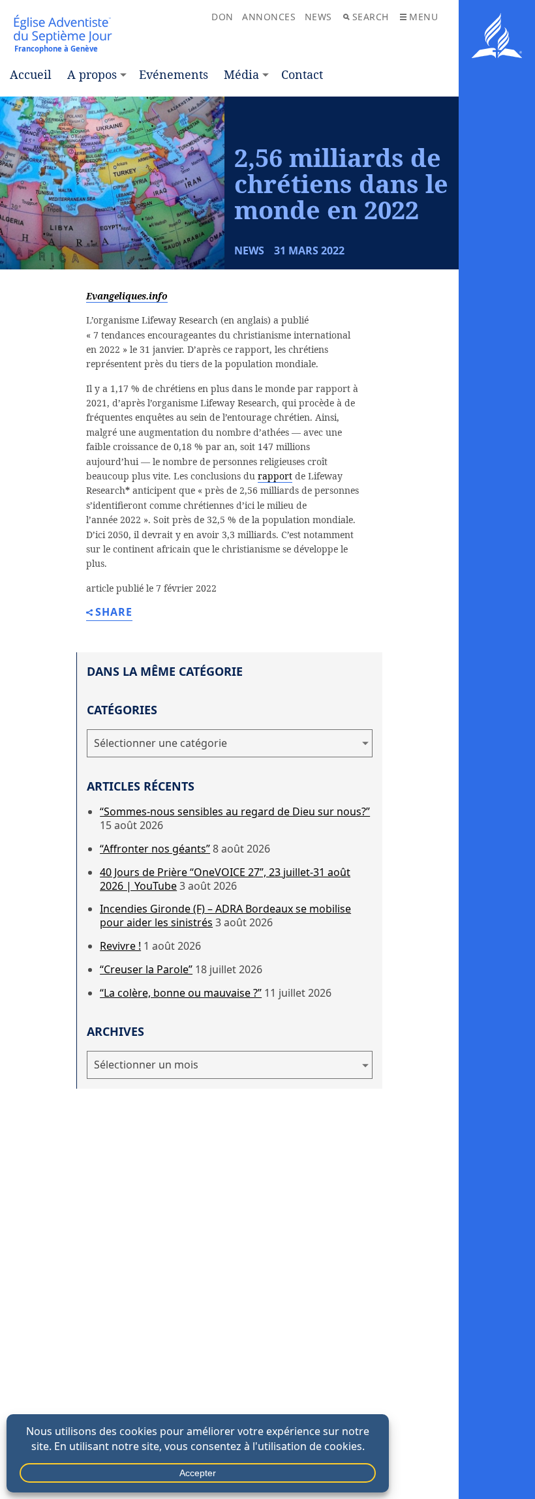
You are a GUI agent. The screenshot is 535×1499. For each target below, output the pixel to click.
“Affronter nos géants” (155, 848)
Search (370, 16)
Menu (423, 16)
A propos (92, 74)
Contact (302, 74)
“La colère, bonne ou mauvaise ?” (181, 993)
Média (241, 74)
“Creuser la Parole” (146, 969)
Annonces (269, 16)
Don (222, 16)
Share (113, 613)
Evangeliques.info (127, 296)
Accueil (31, 74)
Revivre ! (120, 946)
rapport (275, 476)
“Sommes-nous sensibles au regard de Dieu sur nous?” (235, 811)
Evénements (173, 74)
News (318, 16)
